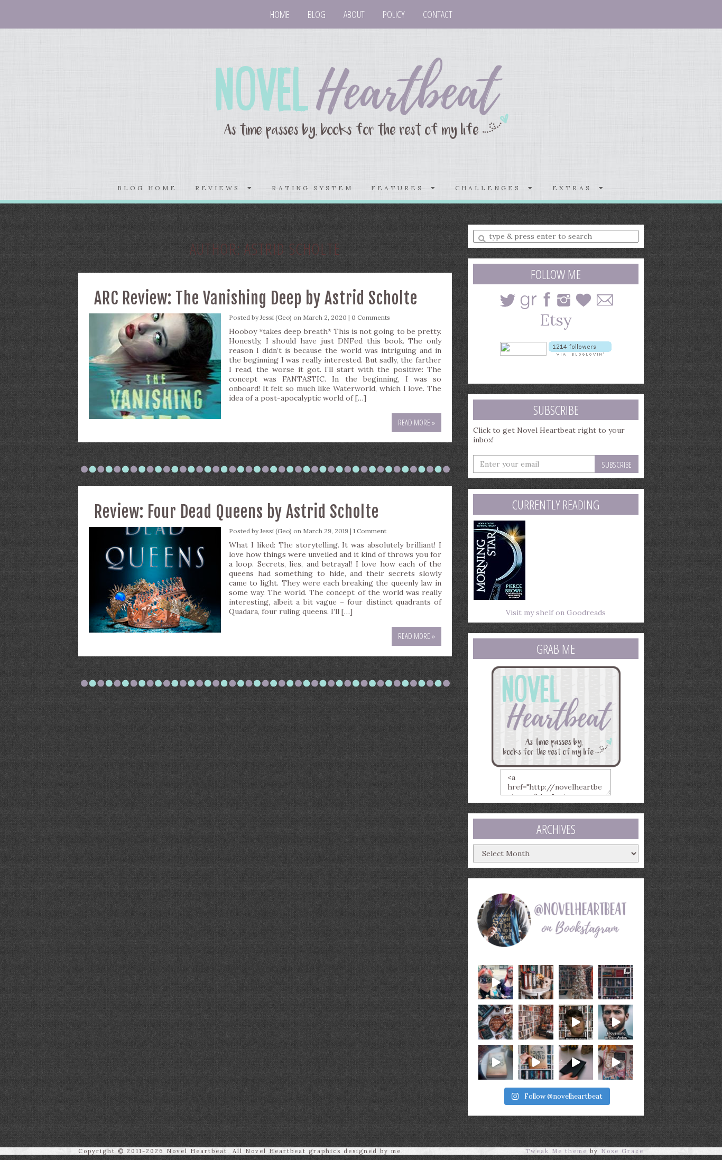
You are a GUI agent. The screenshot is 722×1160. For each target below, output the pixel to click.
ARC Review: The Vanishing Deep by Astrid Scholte (256, 298)
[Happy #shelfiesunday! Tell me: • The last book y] (536, 1022)
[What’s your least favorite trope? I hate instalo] (576, 1022)
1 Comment (369, 531)
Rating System (312, 188)
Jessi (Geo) (276, 317)
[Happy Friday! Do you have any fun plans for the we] (615, 982)
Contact (437, 14)
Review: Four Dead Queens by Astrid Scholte (236, 512)
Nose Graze (622, 1151)
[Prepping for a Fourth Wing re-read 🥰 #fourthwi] (495, 1062)
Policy (394, 14)
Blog (317, 14)
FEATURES (401, 188)
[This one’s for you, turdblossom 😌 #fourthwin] (615, 1022)
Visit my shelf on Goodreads (556, 612)
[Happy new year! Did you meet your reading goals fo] (576, 982)
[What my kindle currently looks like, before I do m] (615, 1062)
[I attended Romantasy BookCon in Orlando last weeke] (495, 982)
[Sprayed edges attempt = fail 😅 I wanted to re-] (536, 1062)
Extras (575, 188)
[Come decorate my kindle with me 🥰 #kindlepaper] (576, 1062)
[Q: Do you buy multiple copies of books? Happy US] (536, 982)
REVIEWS (221, 188)
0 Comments (370, 317)
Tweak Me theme (556, 1151)
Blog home (147, 188)
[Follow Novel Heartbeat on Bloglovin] (580, 347)
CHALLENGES (491, 188)
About (354, 14)
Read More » (416, 422)
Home (280, 14)
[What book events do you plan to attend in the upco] (495, 1022)
